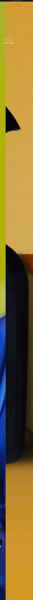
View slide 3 (15, 598)
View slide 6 (23, 598)
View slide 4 (18, 598)
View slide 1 (10, 598)
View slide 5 (20, 598)
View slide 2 (13, 598)
